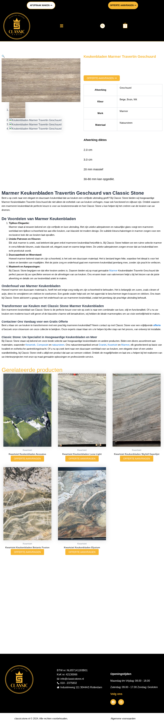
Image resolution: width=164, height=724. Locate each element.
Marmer (113, 270)
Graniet (102, 344)
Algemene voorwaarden (123, 718)
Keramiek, (30, 344)
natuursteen (58, 344)
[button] (61, 26)
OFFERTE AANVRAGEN (27, 458)
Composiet (42, 344)
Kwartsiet (112, 344)
